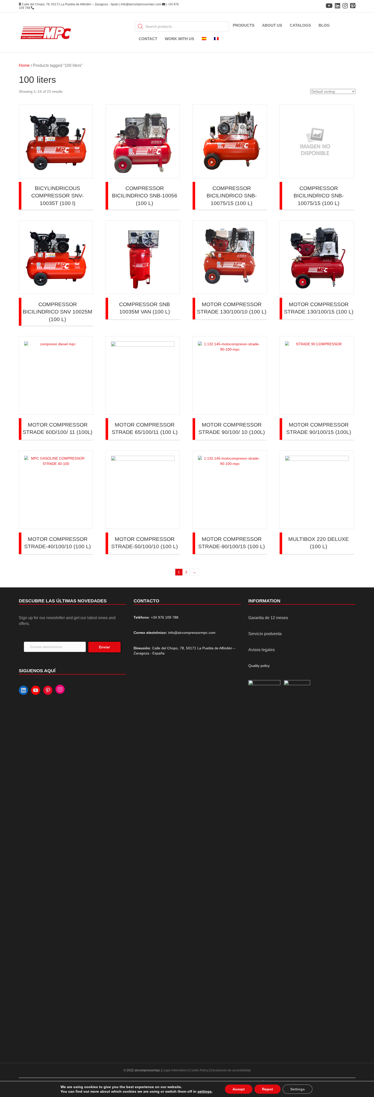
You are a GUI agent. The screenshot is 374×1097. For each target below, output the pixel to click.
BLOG (324, 25)
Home (24, 65)
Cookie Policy (198, 1070)
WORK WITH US (179, 39)
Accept (239, 1089)
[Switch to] (204, 39)
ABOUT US (272, 25)
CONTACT (148, 39)
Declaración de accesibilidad (230, 1070)
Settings (297, 1089)
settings (204, 1091)
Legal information (175, 1070)
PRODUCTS (243, 25)
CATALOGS (300, 25)
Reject (267, 1089)
